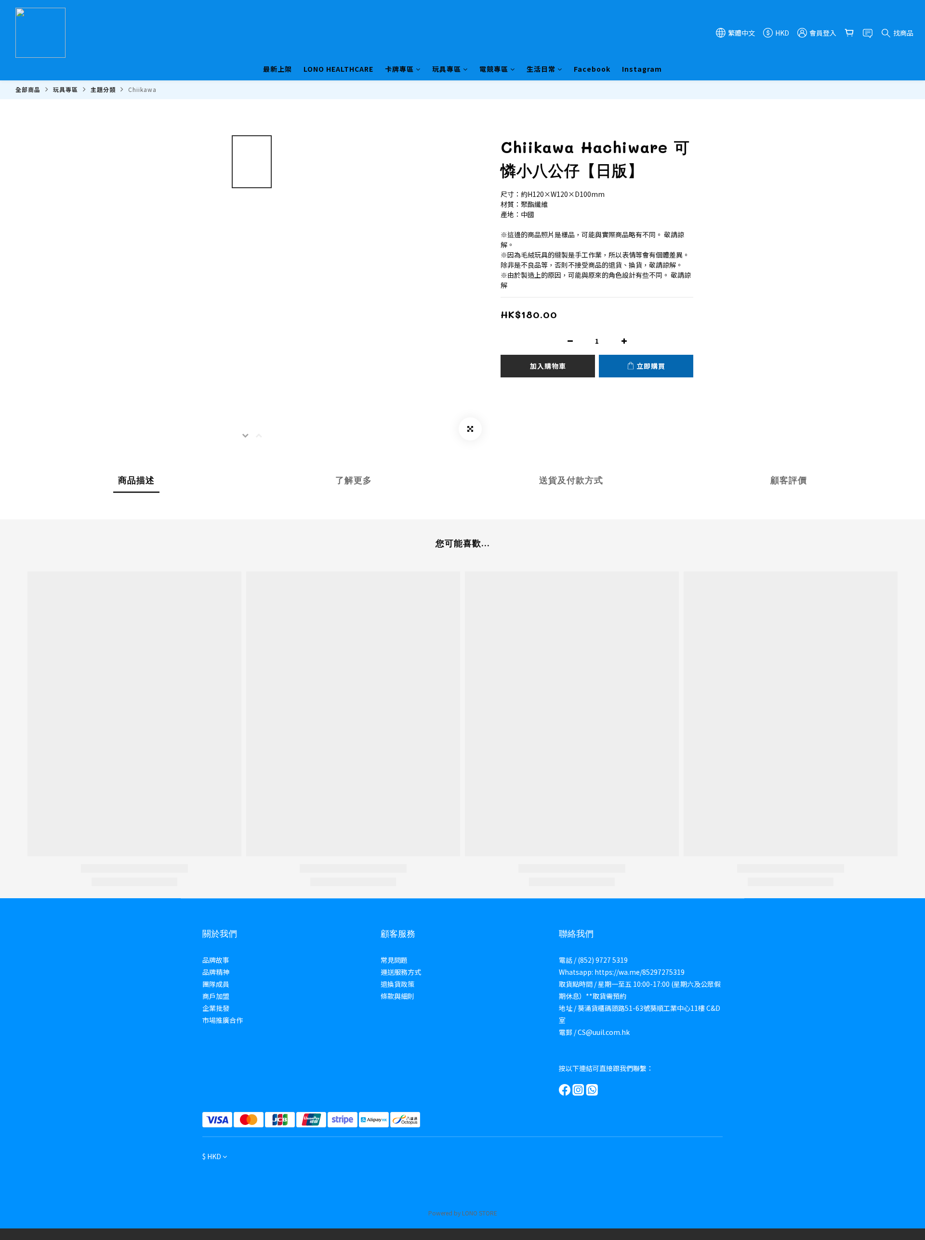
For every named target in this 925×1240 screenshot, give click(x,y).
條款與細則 (397, 996)
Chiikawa (142, 89)
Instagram (642, 69)
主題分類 (103, 89)
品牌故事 (215, 960)
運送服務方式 (401, 972)
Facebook (592, 69)
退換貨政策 (397, 984)
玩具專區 (446, 69)
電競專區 (493, 69)
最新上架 (277, 69)
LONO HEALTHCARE (338, 69)
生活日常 (541, 69)
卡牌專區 (399, 69)
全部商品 (27, 89)
